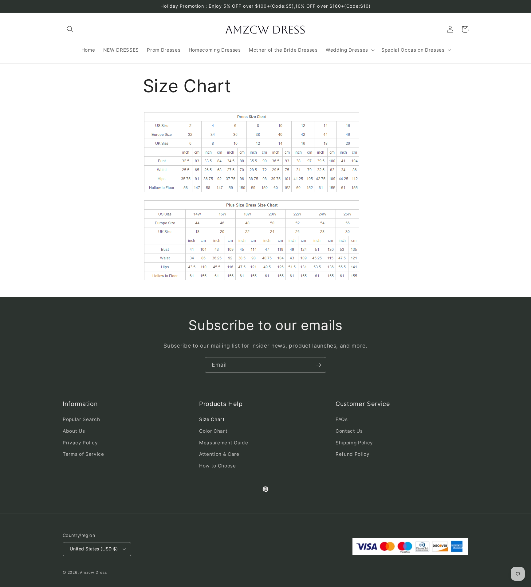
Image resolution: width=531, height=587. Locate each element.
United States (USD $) (94, 548)
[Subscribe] (318, 365)
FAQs (342, 419)
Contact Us (349, 431)
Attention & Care (219, 454)
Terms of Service (83, 454)
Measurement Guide (223, 443)
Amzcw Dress (93, 572)
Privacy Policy (80, 443)
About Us (74, 431)
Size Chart (212, 419)
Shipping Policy (354, 443)
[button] (70, 29)
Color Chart (213, 431)
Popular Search (81, 419)
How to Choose (217, 466)
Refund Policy (353, 454)
